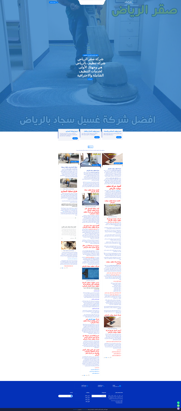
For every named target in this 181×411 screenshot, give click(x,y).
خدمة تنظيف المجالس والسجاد (113, 131)
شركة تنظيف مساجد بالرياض (93, 371)
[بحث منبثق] (57, 2)
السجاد (98, 304)
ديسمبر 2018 (117, 163)
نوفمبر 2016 (87, 399)
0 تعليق (105, 357)
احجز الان (119, 137)
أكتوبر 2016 (87, 401)
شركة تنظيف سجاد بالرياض (116, 351)
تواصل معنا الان (52, 2)
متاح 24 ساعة (83, 386)
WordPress (75, 409)
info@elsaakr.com (116, 386)
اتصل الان (90, 79)
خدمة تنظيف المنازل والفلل (92, 131)
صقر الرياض (117, 190)
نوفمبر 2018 (87, 397)
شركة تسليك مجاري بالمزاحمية (72, 258)
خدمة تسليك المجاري (72, 131)
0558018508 (100, 386)
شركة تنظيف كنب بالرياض (116, 355)
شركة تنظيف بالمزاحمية (94, 369)
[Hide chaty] (178, 408)
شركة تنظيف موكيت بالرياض (114, 168)
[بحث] (71, 396)
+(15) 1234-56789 (119, 402)
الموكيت (109, 278)
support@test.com (118, 401)
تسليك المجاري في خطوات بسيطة (69, 167)
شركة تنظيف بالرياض (117, 353)
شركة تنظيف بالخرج (95, 373)
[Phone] (178, 402)
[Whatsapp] (178, 405)
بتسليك (64, 211)
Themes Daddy (85, 409)
